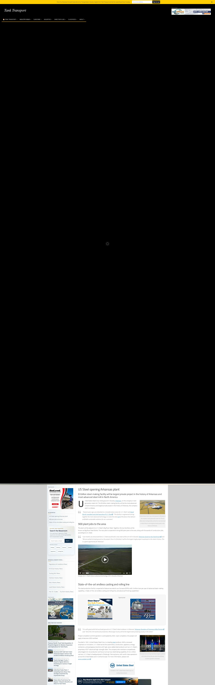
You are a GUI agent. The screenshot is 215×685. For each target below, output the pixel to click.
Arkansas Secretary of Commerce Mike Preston (149, 629)
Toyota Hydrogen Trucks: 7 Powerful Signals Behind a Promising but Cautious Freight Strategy (63, 662)
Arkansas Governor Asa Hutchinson (149, 537)
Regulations (53, 551)
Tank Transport (15, 10)
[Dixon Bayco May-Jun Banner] (99, 619)
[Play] (80, 573)
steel (114, 642)
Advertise (47, 19)
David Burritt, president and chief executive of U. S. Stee (108, 513)
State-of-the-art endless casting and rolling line (61, 522)
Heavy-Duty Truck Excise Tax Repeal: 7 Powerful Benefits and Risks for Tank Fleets (63, 681)
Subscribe (37, 19)
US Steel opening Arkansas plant (58, 516)
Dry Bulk (70, 547)
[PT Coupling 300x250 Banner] (142, 619)
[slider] (103, 573)
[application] (105, 560)
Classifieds (72, 19)
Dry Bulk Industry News (97, 238)
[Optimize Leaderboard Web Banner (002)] (191, 12)
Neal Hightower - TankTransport (96, 249)
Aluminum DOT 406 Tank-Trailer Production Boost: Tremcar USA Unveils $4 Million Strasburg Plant (64, 653)
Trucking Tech (60, 551)
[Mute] (127, 573)
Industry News (25, 19)
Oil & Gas (58, 547)
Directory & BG (59, 19)
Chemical (64, 547)
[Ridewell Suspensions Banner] (60, 619)
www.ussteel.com (83, 659)
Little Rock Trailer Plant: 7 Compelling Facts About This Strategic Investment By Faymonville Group (62, 672)
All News (52, 547)
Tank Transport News (118, 238)
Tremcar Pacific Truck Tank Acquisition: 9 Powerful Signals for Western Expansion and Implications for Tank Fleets (60, 645)
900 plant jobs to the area (55, 519)
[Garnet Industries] (60, 509)
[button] (105, 559)
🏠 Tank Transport (9, 19)
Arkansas (118, 501)
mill (118, 517)
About (81, 19)
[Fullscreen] (130, 573)
